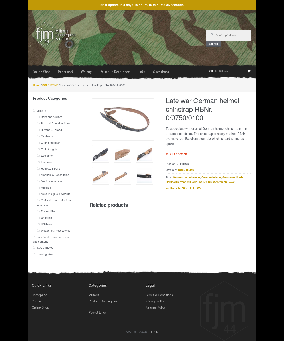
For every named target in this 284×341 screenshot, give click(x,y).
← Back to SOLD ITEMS (183, 188)
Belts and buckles (51, 117)
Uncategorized (45, 254)
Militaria (41, 110)
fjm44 (153, 331)
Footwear (46, 162)
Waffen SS (205, 182)
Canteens (47, 136)
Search (213, 44)
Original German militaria (181, 182)
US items (46, 224)
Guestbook (161, 72)
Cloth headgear (50, 142)
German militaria (232, 177)
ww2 (232, 182)
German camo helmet (186, 177)
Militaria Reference (115, 72)
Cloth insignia (49, 149)
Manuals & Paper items (55, 175)
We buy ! (87, 72)
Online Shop (41, 72)
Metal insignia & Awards (55, 194)
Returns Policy (155, 307)
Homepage (39, 295)
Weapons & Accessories (55, 230)
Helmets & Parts (50, 168)
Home (36, 85)
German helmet (211, 177)
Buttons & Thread (51, 130)
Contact (37, 301)
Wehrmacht (220, 182)
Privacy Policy (155, 301)
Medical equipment (52, 181)
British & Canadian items (56, 123)
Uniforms (46, 217)
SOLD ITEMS (50, 85)
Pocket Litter (48, 211)
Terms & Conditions (159, 295)
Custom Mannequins (103, 301)
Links (141, 72)
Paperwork (65, 72)
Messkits (46, 187)
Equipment (47, 155)
